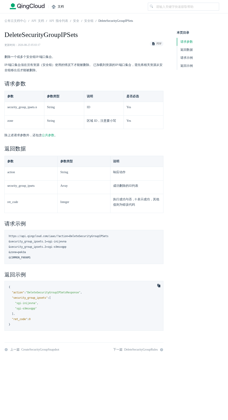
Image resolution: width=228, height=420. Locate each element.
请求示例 (186, 57)
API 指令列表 (58, 20)
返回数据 (186, 49)
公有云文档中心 (15, 20)
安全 (76, 20)
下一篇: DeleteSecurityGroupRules (135, 349)
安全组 (89, 20)
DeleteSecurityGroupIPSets (115, 20)
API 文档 (37, 20)
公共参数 (48, 135)
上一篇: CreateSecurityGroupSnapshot (34, 349)
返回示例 (186, 65)
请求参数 (186, 41)
